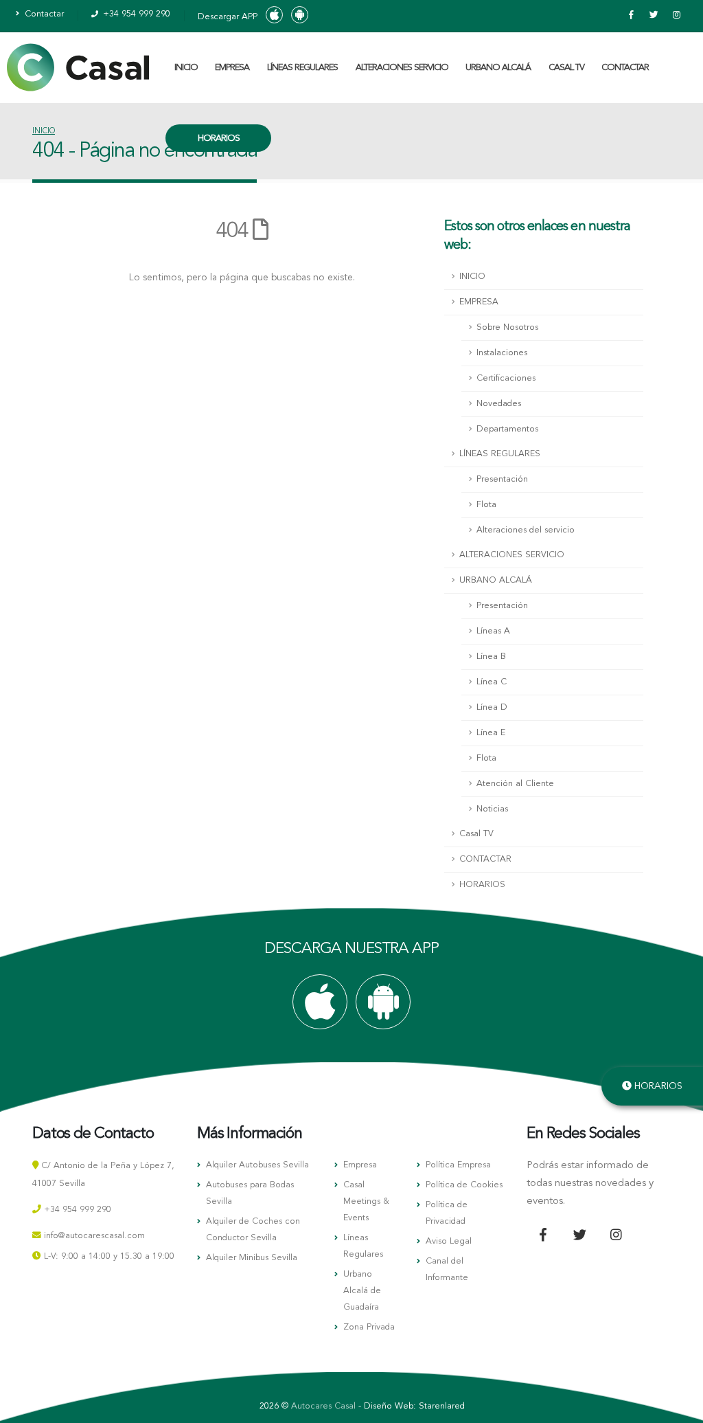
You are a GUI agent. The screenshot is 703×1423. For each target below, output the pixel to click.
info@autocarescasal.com (94, 1235)
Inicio (43, 131)
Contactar (43, 14)
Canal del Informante (447, 1269)
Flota (486, 504)
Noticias (492, 809)
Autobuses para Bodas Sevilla (250, 1193)
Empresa (360, 1165)
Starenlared (442, 1406)
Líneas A (493, 631)
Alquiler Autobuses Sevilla (257, 1165)
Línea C (491, 681)
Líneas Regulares (363, 1246)
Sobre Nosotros (507, 327)
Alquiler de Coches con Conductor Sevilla (253, 1229)
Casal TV (566, 67)
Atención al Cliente (515, 783)
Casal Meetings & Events (366, 1201)
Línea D (491, 707)
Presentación (502, 479)
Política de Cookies (464, 1184)
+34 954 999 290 (135, 14)
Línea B (491, 656)
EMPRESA (232, 67)
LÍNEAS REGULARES (302, 67)
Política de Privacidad (447, 1213)
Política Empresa (458, 1165)
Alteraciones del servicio (525, 530)
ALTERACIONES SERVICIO (402, 67)
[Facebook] (631, 15)
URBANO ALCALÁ (498, 67)
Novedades (498, 403)
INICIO (186, 67)
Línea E (490, 732)
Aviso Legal (449, 1241)
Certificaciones (505, 378)
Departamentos (507, 429)
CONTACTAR (625, 67)
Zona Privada (369, 1327)
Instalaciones (501, 352)
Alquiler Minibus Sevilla (251, 1257)
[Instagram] (676, 15)
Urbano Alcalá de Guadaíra (362, 1291)
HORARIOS (219, 138)
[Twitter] (653, 15)
